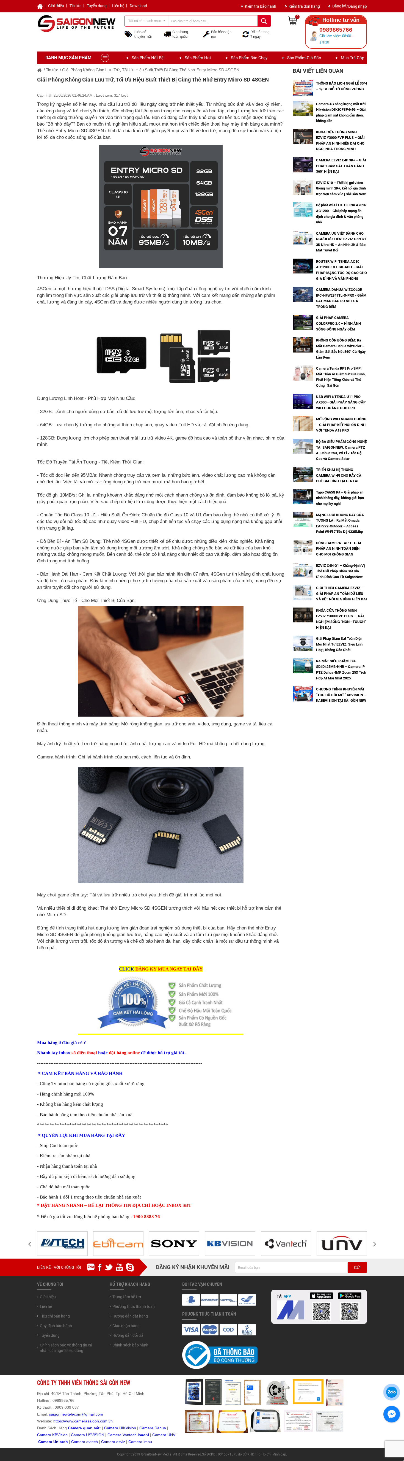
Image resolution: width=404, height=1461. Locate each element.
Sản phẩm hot (198, 57)
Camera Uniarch (53, 1442)
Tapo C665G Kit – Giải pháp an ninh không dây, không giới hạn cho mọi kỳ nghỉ (340, 498)
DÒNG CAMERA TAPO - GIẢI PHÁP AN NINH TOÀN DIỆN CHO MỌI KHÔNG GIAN (338, 548)
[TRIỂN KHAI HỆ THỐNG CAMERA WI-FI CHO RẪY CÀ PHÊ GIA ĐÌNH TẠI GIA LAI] (303, 474)
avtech (92, 1442)
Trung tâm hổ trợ (126, 1297)
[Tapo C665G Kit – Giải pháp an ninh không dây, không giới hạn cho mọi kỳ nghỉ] (303, 496)
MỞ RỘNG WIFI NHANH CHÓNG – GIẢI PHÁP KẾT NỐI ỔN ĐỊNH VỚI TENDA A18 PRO (341, 424)
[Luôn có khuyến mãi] (128, 34)
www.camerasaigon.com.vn (89, 1421)
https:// (59, 1421)
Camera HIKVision (120, 1428)
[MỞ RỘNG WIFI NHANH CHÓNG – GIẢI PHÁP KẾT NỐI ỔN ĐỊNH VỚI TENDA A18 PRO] (303, 423)
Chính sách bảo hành (130, 1345)
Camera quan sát (83, 1428)
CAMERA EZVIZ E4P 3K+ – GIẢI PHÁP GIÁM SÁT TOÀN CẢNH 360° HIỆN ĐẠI (341, 166)
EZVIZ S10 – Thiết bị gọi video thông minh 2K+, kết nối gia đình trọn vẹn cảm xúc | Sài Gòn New (341, 188)
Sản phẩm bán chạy (249, 57)
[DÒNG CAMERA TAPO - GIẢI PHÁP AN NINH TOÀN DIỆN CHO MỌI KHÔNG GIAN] (303, 547)
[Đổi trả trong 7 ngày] (245, 34)
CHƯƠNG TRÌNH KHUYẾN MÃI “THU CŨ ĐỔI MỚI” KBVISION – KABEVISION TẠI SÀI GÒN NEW (341, 695)
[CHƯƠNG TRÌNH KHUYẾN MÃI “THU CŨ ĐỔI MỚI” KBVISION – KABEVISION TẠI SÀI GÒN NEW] (303, 693)
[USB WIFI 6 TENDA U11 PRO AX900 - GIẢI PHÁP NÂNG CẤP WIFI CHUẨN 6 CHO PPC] (303, 401)
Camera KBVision (52, 1435)
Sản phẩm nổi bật (148, 57)
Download (138, 6)
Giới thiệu (56, 6)
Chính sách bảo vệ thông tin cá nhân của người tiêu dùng (66, 1348)
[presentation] (29, 1243)
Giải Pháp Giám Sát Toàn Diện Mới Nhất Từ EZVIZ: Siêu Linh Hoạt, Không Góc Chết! (339, 644)
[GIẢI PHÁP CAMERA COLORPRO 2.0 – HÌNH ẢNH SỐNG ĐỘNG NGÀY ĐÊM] (303, 322)
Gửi (357, 1267)
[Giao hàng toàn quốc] (167, 34)
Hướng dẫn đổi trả (127, 1335)
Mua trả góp (352, 57)
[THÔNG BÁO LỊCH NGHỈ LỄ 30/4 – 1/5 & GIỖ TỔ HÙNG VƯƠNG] (303, 87)
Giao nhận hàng (126, 1326)
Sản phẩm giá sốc (304, 57)
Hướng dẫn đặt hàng (130, 1316)
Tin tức (75, 6)
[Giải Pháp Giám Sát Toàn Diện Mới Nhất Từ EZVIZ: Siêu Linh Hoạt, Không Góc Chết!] (303, 643)
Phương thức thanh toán (133, 1306)
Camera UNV (163, 1435)
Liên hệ (118, 6)
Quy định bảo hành (56, 1326)
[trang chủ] (39, 69)
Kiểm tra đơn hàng (304, 6)
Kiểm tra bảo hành (260, 6)
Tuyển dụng (97, 6)
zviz (121, 1442)
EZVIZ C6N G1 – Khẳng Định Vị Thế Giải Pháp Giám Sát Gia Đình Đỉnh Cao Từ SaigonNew (340, 571)
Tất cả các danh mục (144, 21)
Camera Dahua (152, 1428)
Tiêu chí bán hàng (55, 1316)
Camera (78, 1442)
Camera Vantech (122, 1435)
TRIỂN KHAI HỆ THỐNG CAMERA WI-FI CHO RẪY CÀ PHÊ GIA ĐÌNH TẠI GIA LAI (338, 475)
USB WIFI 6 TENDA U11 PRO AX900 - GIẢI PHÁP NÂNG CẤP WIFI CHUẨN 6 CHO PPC (341, 402)
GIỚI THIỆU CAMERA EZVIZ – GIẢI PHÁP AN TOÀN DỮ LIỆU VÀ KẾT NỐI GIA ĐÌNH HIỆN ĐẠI (341, 593)
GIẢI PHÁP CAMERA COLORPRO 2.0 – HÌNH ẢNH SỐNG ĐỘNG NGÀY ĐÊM (338, 323)
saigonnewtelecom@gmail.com (75, 1414)
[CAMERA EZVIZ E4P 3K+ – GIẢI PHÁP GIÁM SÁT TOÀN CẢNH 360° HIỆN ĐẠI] (303, 164)
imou (147, 1442)
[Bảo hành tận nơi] (206, 34)
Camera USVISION (87, 1435)
